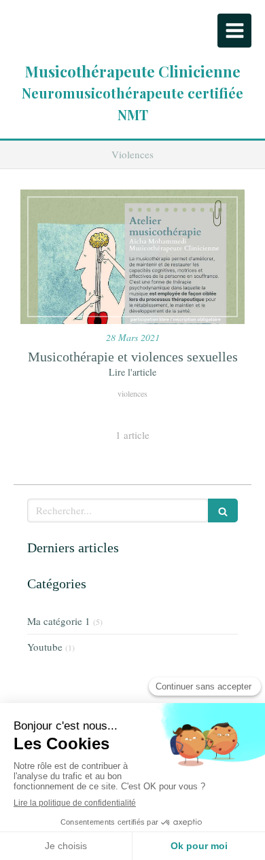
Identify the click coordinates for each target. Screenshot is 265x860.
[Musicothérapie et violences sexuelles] (132, 257)
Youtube (45, 646)
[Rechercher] (223, 510)
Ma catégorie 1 (58, 621)
